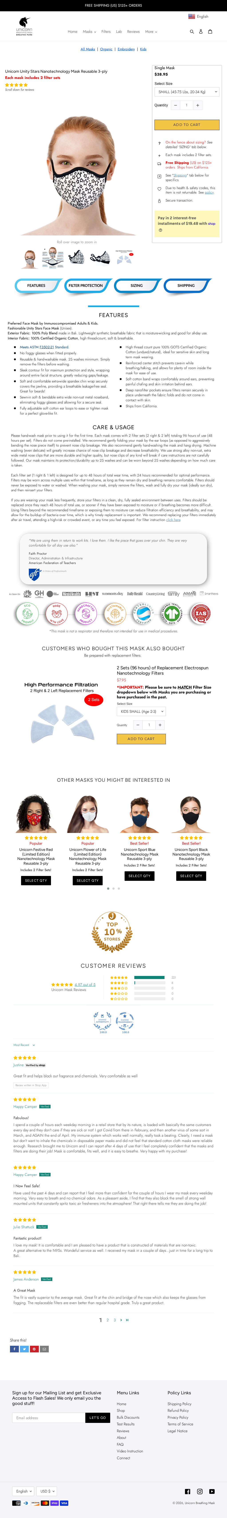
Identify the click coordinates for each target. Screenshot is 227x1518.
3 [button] (115, 1320)
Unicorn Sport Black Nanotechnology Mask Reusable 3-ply (142, 854)
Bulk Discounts (128, 1417)
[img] (25, 1057)
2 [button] (108, 1320)
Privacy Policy (178, 1417)
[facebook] (14, 1349)
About (121, 1437)
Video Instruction (130, 1451)
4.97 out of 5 (85, 984)
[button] (16, 85)
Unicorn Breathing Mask (200, 1503)
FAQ (120, 1444)
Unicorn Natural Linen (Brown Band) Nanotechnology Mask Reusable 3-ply (194, 856)
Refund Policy (178, 1410)
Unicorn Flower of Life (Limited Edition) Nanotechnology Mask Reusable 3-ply (39, 856)
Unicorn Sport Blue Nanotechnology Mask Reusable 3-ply (91, 854)
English (22, 1491)
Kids (143, 49)
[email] (44, 1349)
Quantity (161, 105)
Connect (123, 1458)
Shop (121, 1410)
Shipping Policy (179, 1403)
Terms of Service (180, 1424)
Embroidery (126, 49)
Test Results (126, 1424)
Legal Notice (178, 1431)
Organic (106, 49)
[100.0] (102, 1021)
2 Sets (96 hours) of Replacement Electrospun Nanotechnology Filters (162, 670)
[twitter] (24, 1349)
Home (121, 1403)
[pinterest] (34, 1349)
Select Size (163, 84)
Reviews (123, 1431)
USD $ (46, 1491)
